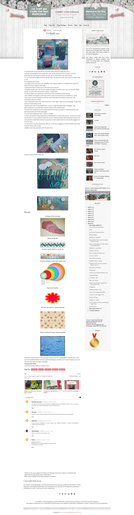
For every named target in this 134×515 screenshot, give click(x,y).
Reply (32, 408)
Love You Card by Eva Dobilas (70, 391)
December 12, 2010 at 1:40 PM (46, 431)
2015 (89, 213)
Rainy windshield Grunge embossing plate (52, 332)
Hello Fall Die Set (91, 323)
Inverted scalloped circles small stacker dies (52, 261)
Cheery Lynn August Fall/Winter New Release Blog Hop (101, 170)
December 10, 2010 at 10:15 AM (44, 412)
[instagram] (101, 71)
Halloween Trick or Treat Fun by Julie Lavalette (33, 391)
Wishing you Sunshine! (95, 237)
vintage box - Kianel (94, 300)
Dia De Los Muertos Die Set (94, 321)
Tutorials (70, 25)
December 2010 (94, 225)
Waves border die (53, 238)
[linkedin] (98, 71)
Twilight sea (92, 287)
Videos (75, 25)
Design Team (52, 25)
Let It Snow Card (93, 277)
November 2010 (94, 308)
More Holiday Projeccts (95, 258)
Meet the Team (92, 306)
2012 (89, 219)
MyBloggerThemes (75, 512)
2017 (89, 209)
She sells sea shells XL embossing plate (52, 307)
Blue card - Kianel (93, 280)
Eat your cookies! (93, 255)
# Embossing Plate (57, 30)
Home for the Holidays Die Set (95, 324)
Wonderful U (92, 270)
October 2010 (93, 310)
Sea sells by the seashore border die (53, 249)
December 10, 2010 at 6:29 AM (49, 402)
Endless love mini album (95, 248)
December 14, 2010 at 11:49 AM (43, 440)
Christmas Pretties (93, 275)
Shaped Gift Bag (93, 297)
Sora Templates (64, 512)
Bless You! (96, 156)
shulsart (33, 412)
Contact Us (86, 25)
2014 (89, 215)
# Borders (49, 30)
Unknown (34, 421)
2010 (89, 223)
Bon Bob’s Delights (36, 402)
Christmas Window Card (95, 289)
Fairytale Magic (93, 234)
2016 (89, 211)
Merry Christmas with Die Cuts (97, 253)
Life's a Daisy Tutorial (99, 162)
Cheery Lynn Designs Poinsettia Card (98, 272)
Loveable (96, 120)
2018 (89, 207)
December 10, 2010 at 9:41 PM (44, 421)
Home (45, 25)
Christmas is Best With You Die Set (96, 326)
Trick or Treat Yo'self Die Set (94, 320)
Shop (80, 25)
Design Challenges (61, 25)
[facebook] (89, 71)
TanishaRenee (35, 431)
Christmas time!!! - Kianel (95, 261)
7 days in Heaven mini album (96, 227)
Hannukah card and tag (95, 267)
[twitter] (92, 71)
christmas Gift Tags (94, 250)
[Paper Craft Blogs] (94, 341)
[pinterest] (104, 71)
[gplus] (96, 71)
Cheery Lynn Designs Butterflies (97, 292)
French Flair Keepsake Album (96, 232)
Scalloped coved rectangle (52, 216)
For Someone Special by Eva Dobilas (51, 391)
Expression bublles (52, 288)
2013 (89, 217)
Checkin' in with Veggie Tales (96, 294)
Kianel (33, 440)
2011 (89, 221)
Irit (46, 71)
